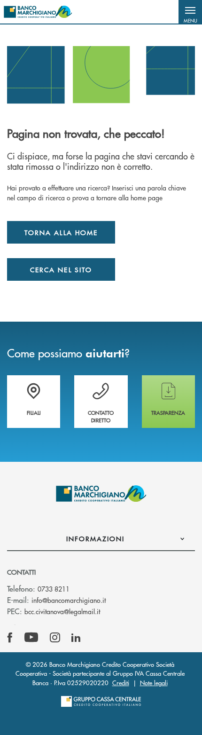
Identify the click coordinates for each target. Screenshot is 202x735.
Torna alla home (61, 232)
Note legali (154, 682)
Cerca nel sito (61, 269)
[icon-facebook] (10, 637)
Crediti (120, 682)
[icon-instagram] (55, 637)
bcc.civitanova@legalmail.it (62, 611)
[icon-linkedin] (76, 637)
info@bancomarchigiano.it (68, 600)
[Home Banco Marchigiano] (38, 12)
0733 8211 (54, 588)
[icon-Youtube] (31, 637)
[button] (190, 12)
